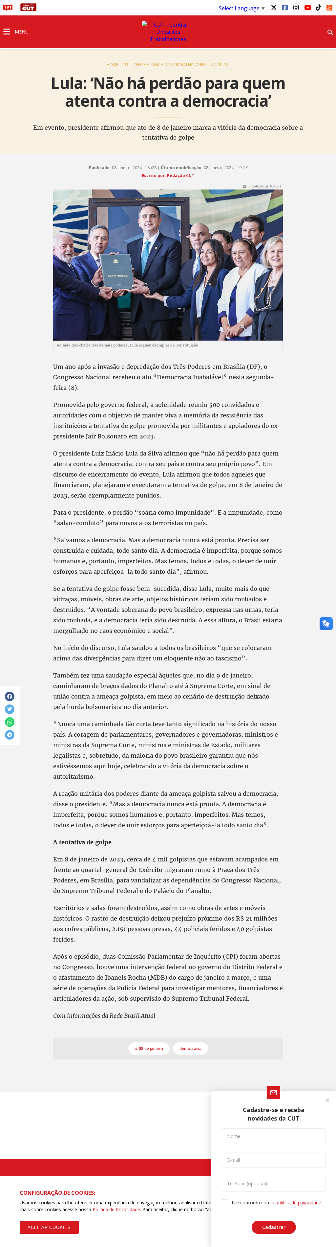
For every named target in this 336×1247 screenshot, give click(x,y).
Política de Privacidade (116, 1209)
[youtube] (307, 7)
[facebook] (285, 7)
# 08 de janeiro (149, 1048)
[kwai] (329, 6)
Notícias (219, 64)
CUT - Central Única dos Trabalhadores (164, 64)
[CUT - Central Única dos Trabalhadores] (168, 32)
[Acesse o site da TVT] (7, 9)
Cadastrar (273, 1227)
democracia (190, 1048)
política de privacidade (298, 1202)
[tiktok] (318, 7)
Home (112, 64)
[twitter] (273, 7)
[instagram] (296, 7)
